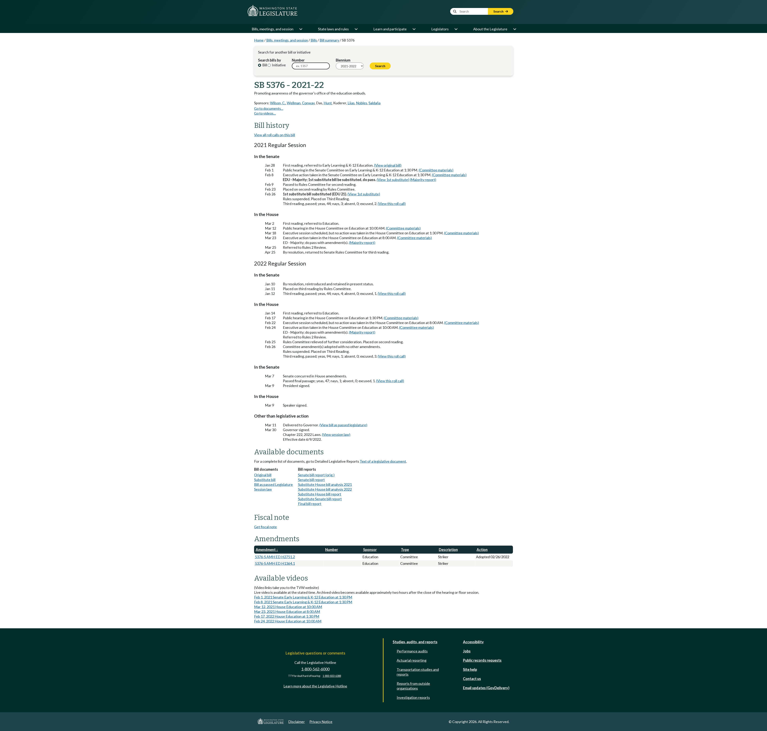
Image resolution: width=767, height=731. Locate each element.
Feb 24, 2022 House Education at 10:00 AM (287, 621)
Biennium (343, 60)
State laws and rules (333, 29)
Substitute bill (264, 479)
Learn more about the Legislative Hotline (315, 686)
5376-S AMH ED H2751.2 (275, 557)
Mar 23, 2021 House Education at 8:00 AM (287, 611)
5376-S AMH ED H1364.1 (275, 563)
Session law (263, 489)
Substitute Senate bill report (320, 499)
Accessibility (473, 642)
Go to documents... (268, 108)
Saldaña (375, 103)
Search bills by (269, 60)
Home (259, 40)
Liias (351, 103)
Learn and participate (390, 29)
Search (498, 11)
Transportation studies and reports (418, 671)
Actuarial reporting (411, 660)
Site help (470, 669)
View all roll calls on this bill (274, 135)
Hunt (328, 103)
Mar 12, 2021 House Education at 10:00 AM (288, 607)
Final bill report (309, 503)
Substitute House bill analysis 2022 (325, 489)
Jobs (467, 651)
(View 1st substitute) (393, 179)
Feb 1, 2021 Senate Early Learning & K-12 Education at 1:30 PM (303, 597)
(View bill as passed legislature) (343, 425)
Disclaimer (296, 721)
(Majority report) (423, 179)
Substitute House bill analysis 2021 (325, 484)
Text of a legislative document (383, 461)
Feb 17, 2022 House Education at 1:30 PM (286, 616)
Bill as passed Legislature (273, 484)
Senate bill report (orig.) (316, 475)
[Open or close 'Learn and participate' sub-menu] (414, 29)
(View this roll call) (392, 203)
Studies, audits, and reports (415, 642)
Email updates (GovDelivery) (486, 688)
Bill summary (329, 40)
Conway (308, 103)
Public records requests (482, 660)
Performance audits (412, 651)
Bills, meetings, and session (272, 29)
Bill (264, 65)
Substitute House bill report (319, 494)
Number (298, 60)
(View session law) (336, 434)
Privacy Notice (320, 721)
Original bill (262, 475)
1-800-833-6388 (332, 675)
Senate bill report (311, 479)
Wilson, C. (277, 103)
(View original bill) (387, 165)
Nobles (361, 103)
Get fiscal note (265, 527)
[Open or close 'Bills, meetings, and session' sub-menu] (300, 29)
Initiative (278, 65)
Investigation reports (413, 697)
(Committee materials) (436, 170)
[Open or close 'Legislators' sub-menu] (456, 29)
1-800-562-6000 (315, 669)
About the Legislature (490, 29)
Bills (314, 40)
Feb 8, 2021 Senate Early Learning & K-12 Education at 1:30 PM (303, 602)
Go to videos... (265, 113)
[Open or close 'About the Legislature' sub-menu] (514, 29)
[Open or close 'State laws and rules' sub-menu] (356, 29)
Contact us (472, 678)
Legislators (440, 29)
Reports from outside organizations (413, 685)
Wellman (294, 103)
